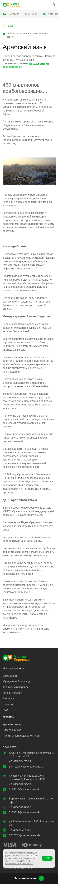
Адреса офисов (12, 730)
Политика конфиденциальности (21, 735)
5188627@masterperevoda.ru (26, 812)
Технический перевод (16, 687)
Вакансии (8, 698)
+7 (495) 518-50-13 (20, 784)
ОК (47, 858)
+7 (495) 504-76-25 (20, 830)
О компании (10, 675)
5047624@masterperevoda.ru (26, 766)
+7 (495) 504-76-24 (28, 14)
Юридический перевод (16, 681)
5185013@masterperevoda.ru (26, 789)
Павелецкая (13, 14)
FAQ (5, 709)
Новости (8, 704)
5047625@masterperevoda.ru (26, 835)
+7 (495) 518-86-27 (20, 807)
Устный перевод (12, 693)
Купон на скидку (12, 724)
